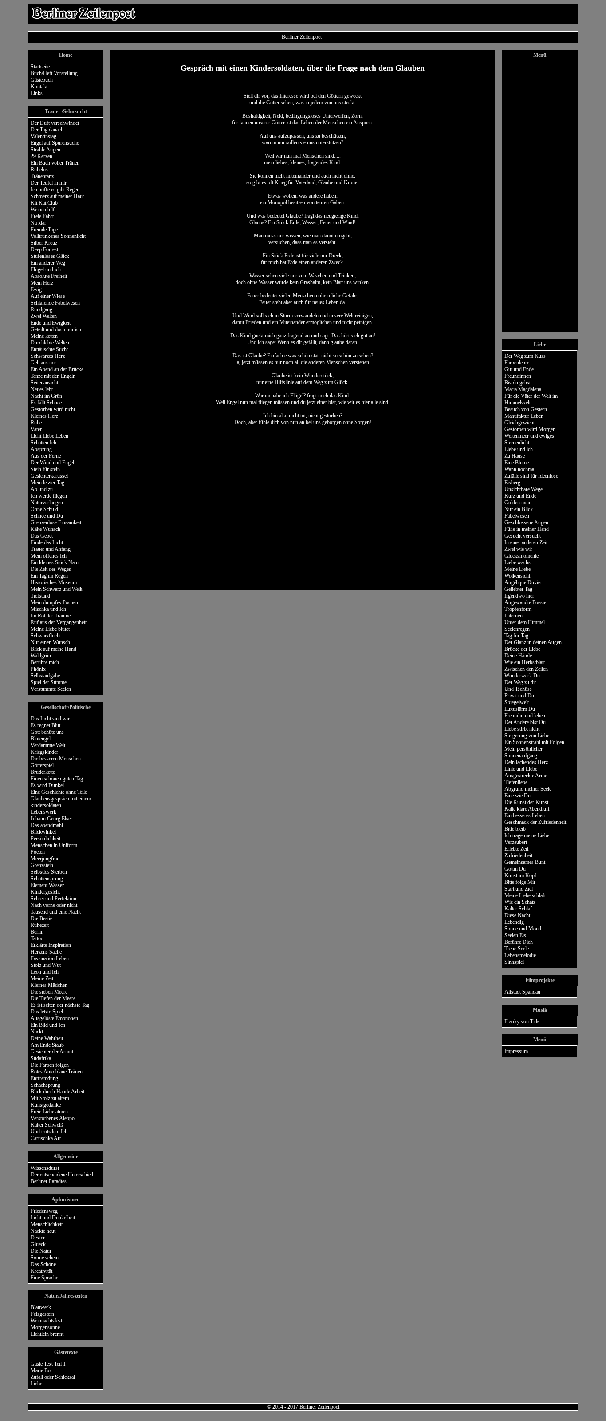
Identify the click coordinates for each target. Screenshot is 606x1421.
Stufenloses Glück (50, 256)
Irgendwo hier (519, 596)
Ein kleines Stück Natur (55, 562)
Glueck (38, 1244)
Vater (36, 429)
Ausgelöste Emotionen (54, 1018)
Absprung (41, 449)
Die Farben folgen (50, 1065)
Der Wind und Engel (52, 462)
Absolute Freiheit (49, 276)
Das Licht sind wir (50, 719)
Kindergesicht (45, 892)
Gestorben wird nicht (53, 409)
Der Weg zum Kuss (525, 356)
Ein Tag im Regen (49, 576)
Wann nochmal (519, 469)
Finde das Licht (47, 542)
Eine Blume (516, 462)
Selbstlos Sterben (49, 872)
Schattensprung (47, 878)
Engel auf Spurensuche (55, 143)
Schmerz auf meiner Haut (57, 196)
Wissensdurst (45, 1168)
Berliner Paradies (49, 1181)
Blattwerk (41, 1307)
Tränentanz (42, 176)
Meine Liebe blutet (50, 629)
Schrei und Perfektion (53, 898)
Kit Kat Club (44, 203)
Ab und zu (42, 489)
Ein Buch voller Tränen (55, 163)
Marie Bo (41, 1370)
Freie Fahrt (42, 216)
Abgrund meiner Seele (527, 789)
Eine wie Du (517, 795)
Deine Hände (518, 656)
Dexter (38, 1238)
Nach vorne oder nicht (54, 905)
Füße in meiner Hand (526, 529)
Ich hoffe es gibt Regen (55, 189)
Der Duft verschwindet (55, 123)
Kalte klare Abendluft (526, 809)
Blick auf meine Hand (53, 649)
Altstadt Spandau (522, 992)
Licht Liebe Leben (49, 436)
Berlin (37, 932)
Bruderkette (43, 772)
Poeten (38, 852)
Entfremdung (44, 1078)
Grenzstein (42, 865)
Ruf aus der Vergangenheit (59, 622)
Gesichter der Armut (52, 1052)
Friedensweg (44, 1211)
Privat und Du (519, 696)
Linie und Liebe (520, 769)
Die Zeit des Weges (51, 569)
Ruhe (36, 423)
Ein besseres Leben (524, 815)
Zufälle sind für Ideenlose (531, 476)
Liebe (36, 1384)
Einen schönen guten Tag (57, 779)
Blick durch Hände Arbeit (57, 1092)
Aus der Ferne (46, 456)
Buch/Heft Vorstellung (54, 73)
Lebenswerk (43, 812)
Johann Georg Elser (51, 818)
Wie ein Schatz (519, 902)
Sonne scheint (45, 1258)
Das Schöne (43, 1264)
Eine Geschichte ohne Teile (59, 792)
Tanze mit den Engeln (53, 376)
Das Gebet (42, 536)
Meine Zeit (42, 978)
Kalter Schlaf (518, 909)
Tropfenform (517, 609)
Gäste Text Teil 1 (48, 1364)
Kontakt (39, 86)
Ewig (36, 289)
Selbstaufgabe (45, 676)
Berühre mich (45, 662)
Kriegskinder (44, 752)
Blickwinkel (43, 832)
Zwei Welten (44, 316)
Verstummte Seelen (51, 689)
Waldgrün (41, 656)
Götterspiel (42, 765)
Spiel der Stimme (49, 682)
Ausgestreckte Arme (525, 775)
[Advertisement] (413, 14)
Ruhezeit (40, 925)
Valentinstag (43, 136)
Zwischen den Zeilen (526, 669)
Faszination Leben (50, 958)
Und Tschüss (518, 689)
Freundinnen (517, 376)
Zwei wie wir (518, 549)
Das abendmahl (47, 825)
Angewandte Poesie (525, 602)
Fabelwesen (516, 516)
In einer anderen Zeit (525, 542)
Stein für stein (45, 469)
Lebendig (514, 922)
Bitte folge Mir (519, 882)
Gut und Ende (519, 369)
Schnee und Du (47, 516)
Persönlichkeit (45, 838)
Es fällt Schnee (46, 403)
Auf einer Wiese (48, 296)
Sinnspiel (514, 962)
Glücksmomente (521, 556)
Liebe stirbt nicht (521, 729)
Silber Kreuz (44, 243)
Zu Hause (514, 456)
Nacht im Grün (46, 396)
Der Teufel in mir (49, 183)
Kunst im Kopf (520, 875)
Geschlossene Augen (526, 522)
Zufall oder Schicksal (53, 1377)
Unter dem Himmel (524, 622)
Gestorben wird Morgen (529, 429)
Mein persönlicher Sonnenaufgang (523, 752)
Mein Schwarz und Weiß (57, 589)
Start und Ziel (518, 889)
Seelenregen (517, 629)
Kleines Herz (44, 416)
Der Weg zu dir (520, 682)
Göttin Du (515, 869)
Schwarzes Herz (48, 356)
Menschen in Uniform (54, 845)
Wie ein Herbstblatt (524, 662)
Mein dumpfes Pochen (54, 602)
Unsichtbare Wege (523, 489)
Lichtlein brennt (47, 1334)
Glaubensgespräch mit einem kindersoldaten (61, 802)
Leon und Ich (45, 972)
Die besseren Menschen (56, 759)
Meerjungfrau (45, 858)
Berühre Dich (518, 942)
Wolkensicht (517, 576)
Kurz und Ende (520, 496)
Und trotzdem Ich (49, 1131)
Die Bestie (41, 918)
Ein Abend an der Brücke (57, 369)
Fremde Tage (44, 229)
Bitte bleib (515, 829)
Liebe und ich (518, 449)
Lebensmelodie (520, 955)
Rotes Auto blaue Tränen (57, 1072)
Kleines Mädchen (49, 985)
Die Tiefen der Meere (53, 998)
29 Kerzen (41, 156)
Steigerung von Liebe (526, 735)
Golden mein (517, 502)
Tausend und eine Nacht (56, 912)
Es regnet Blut (45, 725)
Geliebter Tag (518, 589)
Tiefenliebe (515, 782)
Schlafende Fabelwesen (55, 303)
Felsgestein (42, 1314)
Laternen (513, 616)
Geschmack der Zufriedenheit (535, 822)
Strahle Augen (45, 149)
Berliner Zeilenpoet (319, 1407)
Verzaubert (515, 842)
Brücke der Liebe (522, 649)
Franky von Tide (521, 1021)
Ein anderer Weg (48, 263)
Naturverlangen (47, 502)
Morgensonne (45, 1327)
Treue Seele (516, 949)
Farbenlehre (516, 363)
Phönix (38, 669)
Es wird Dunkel (47, 785)
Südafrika (41, 1058)
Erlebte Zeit (516, 849)
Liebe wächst (518, 562)
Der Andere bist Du (525, 722)
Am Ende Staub (47, 1045)
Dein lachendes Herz (526, 762)
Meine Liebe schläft (525, 895)
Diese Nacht (517, 915)
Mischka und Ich (48, 609)
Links (37, 93)
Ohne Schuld (44, 509)
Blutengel (41, 739)
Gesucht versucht (522, 536)
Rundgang (41, 309)
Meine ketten (44, 336)
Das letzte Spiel (47, 1012)
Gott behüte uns (47, 732)
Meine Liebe (517, 569)
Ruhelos (39, 169)
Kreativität (41, 1271)
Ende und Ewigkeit (51, 323)
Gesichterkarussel (49, 476)
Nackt (37, 1032)
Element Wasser (47, 885)
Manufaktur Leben (523, 416)
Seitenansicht (44, 383)
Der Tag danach (47, 130)
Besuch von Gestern (525, 409)
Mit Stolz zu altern (50, 1098)
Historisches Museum (54, 582)
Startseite (40, 66)
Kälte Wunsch (45, 529)
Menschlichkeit (47, 1224)
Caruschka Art (46, 1138)
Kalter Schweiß (47, 1125)
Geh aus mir (43, 363)
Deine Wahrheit (47, 1038)
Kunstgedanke (46, 1105)
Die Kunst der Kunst (526, 802)
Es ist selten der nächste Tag (60, 1005)
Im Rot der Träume (51, 616)
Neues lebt (42, 389)
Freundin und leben (524, 715)
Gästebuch (42, 80)
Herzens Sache (46, 952)
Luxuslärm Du (519, 709)
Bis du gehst (517, 383)
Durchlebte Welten (50, 343)
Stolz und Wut (46, 965)
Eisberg (512, 482)
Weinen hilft (43, 209)
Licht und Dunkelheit (53, 1218)
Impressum (516, 1051)
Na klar (38, 223)
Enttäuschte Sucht (49, 349)
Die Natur (41, 1251)
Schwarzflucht (46, 636)
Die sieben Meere (49, 992)
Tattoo (37, 938)
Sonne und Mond (522, 929)
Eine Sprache (44, 1278)
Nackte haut (43, 1231)
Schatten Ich (43, 442)
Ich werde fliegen (49, 496)
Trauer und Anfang (51, 549)
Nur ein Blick (518, 509)
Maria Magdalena (522, 389)
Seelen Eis (515, 935)
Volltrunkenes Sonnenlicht (58, 236)
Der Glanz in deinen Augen (533, 642)
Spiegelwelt (516, 702)
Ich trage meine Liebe (526, 835)
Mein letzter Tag (47, 482)
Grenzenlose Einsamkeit (56, 522)
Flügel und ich (46, 269)
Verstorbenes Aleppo (53, 1118)
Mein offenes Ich (49, 556)
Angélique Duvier (523, 582)
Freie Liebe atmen (49, 1111)
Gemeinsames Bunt (524, 862)
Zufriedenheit (518, 855)
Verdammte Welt (48, 745)
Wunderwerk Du (522, 676)
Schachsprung (45, 1085)
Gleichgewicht (519, 423)
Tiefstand (40, 596)
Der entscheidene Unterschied (62, 1175)
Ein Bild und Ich (48, 1025)
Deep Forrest (44, 249)
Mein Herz (42, 283)
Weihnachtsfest (46, 1321)
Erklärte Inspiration (51, 945)
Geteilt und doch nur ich (56, 329)
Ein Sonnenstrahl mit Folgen (534, 742)
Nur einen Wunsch (50, 642)
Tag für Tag (516, 636)
